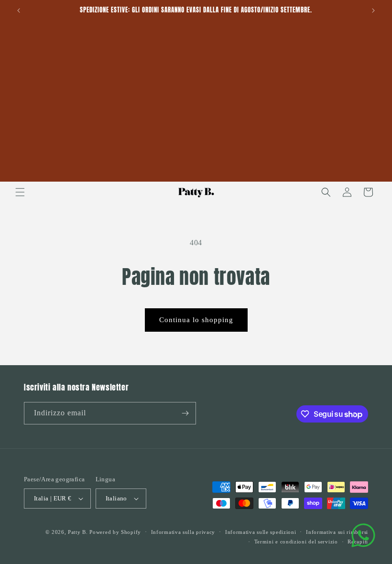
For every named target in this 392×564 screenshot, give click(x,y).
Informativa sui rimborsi (337, 532)
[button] (20, 192)
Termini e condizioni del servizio (296, 541)
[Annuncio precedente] (18, 10)
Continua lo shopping (196, 320)
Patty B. (78, 532)
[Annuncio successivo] (373, 10)
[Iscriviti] (185, 413)
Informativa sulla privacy (183, 532)
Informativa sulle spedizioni (260, 532)
